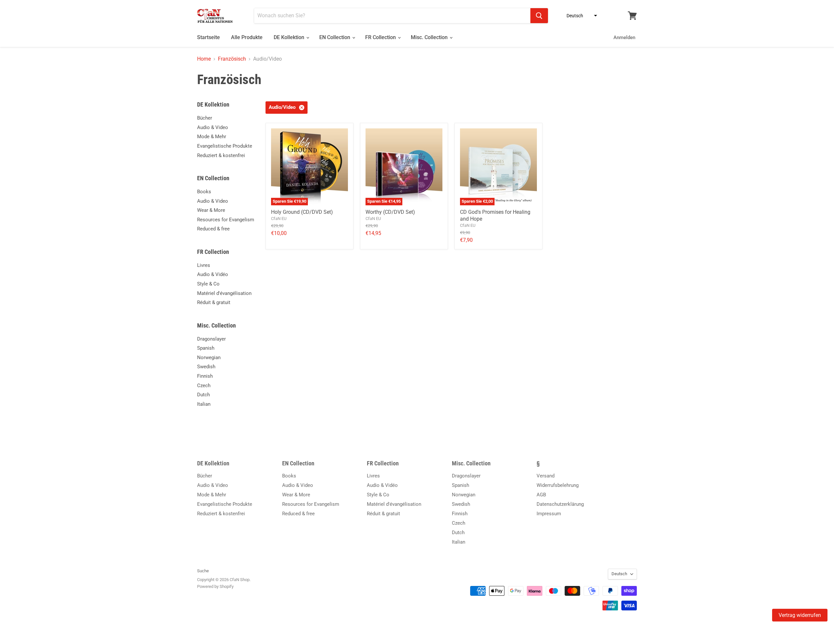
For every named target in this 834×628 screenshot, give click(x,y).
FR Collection (381, 37)
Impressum (549, 514)
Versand (545, 476)
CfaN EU (278, 218)
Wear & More (211, 210)
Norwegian (209, 357)
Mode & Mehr (211, 136)
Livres (203, 265)
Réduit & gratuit (213, 302)
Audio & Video (212, 127)
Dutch (203, 395)
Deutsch (619, 573)
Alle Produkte (247, 37)
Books (204, 192)
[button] (580, 16)
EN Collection (335, 37)
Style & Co (208, 284)
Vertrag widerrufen (800, 615)
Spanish (205, 348)
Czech (203, 385)
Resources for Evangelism (225, 220)
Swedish (206, 367)
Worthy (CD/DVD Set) (390, 212)
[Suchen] (539, 15)
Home (204, 59)
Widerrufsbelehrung (558, 485)
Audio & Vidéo (212, 274)
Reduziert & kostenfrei (221, 155)
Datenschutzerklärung (560, 504)
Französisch (232, 59)
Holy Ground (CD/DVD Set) (302, 212)
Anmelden (624, 37)
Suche (203, 570)
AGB (541, 495)
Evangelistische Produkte (224, 146)
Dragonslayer (211, 339)
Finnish (205, 376)
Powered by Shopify (215, 586)
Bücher (204, 118)
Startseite (208, 37)
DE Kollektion (290, 37)
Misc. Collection (430, 37)
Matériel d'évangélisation (224, 293)
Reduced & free (213, 229)
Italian (203, 404)
